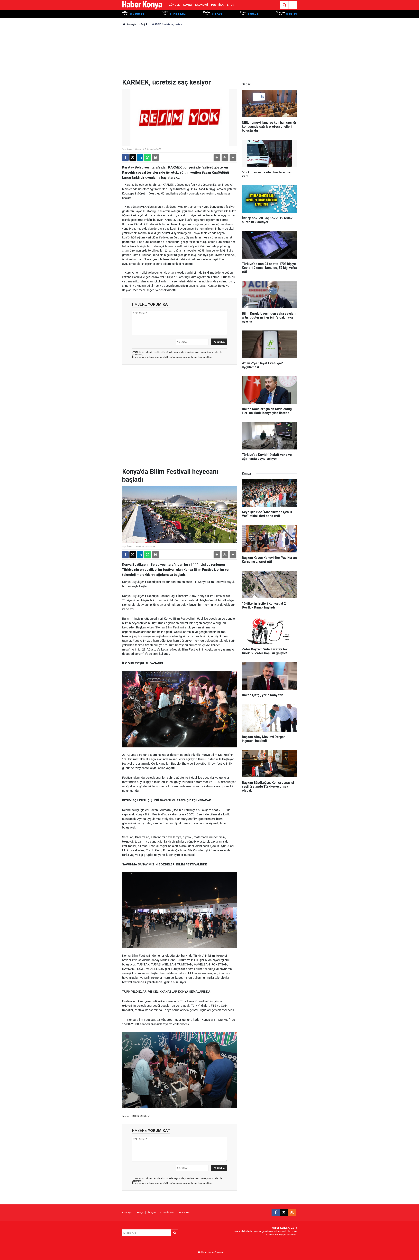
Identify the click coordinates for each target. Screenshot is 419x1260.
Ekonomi (201, 4)
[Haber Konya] (142, 4)
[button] (217, 157)
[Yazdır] (155, 157)
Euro (243, 12)
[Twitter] (132, 157)
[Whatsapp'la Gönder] (147, 157)
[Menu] (293, 5)
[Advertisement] (209, 54)
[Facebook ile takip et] (276, 1212)
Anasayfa (131, 24)
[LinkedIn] (140, 157)
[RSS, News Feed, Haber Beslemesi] (292, 1212)
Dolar (206, 12)
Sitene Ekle (184, 1212)
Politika (217, 4)
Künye (140, 1212)
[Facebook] (125, 157)
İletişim (152, 1212)
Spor (230, 4)
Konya (187, 4)
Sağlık (144, 24)
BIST (165, 12)
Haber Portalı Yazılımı (212, 1252)
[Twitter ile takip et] (284, 1212)
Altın (125, 12)
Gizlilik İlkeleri (167, 1212)
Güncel (174, 4)
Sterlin (280, 12)
